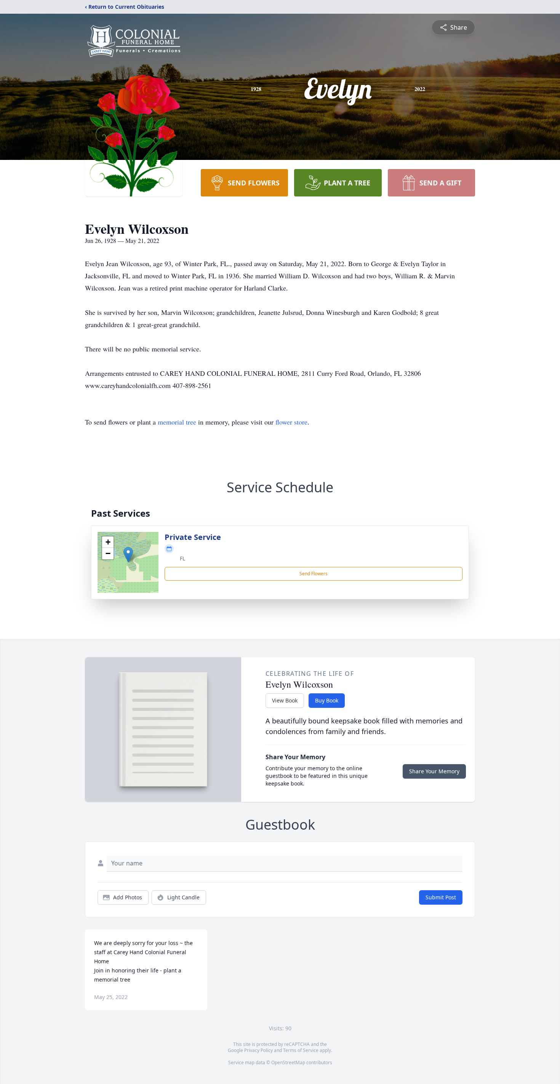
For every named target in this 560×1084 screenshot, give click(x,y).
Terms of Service (300, 1050)
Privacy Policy (258, 1050)
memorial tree (177, 421)
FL (182, 558)
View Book (285, 700)
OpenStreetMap (288, 1062)
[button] (128, 554)
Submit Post (441, 897)
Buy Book (326, 700)
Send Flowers (313, 573)
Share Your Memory (434, 771)
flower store (291, 421)
